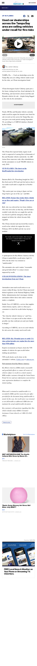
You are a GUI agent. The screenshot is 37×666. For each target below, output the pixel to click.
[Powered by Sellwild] (32, 540)
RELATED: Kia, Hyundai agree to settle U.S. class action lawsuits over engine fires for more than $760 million (18, 341)
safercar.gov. (30, 359)
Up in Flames (7, 16)
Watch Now (32, 2)
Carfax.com (20, 359)
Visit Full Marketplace (29, 434)
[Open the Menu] (3, 2)
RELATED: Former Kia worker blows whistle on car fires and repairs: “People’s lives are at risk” (18, 200)
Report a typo (6, 422)
